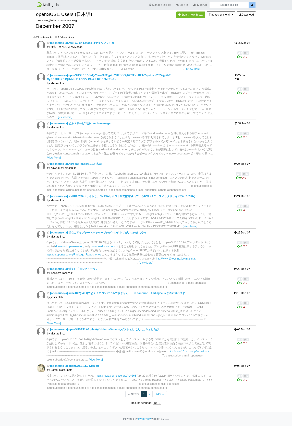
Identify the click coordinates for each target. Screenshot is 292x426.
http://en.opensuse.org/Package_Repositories (73, 254)
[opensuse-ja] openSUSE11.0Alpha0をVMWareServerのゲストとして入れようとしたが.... (106, 329)
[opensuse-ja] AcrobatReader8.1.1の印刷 (76, 163)
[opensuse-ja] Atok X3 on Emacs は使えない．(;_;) (82, 42)
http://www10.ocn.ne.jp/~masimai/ (176, 258)
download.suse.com (103, 246)
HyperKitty (144, 418)
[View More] (193, 69)
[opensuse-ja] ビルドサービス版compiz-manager (81, 123)
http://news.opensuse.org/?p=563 (116, 375)
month (220, 14)
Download (247, 14)
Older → (160, 394)
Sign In (183, 4)
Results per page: (141, 402)
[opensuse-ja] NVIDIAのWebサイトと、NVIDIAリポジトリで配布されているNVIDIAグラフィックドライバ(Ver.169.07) (122, 196)
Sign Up (201, 4)
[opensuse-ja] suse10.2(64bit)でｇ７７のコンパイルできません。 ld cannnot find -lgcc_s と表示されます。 (119, 293)
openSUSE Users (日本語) (64, 14)
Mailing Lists (52, 5)
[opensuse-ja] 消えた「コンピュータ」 (74, 268)
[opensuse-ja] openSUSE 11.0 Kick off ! (75, 365)
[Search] (252, 5)
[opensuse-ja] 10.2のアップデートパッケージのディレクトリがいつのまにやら (98, 232)
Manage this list (161, 4)
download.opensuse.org (69, 246)
